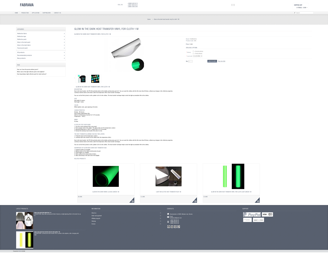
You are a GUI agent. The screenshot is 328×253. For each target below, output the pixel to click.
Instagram (175, 226)
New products (21, 58)
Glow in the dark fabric (24, 45)
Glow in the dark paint (24, 42)
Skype (178, 226)
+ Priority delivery (198, 53)
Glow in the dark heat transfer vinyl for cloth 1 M (166, 19)
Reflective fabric (22, 33)
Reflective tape (21, 36)
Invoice (93, 224)
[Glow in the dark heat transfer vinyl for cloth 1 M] (127, 71)
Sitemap (94, 221)
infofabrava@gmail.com (176, 218)
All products (21, 52)
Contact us (57, 13)
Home (16, 13)
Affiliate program (96, 218)
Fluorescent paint (22, 48)
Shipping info (47, 13)
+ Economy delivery (198, 51)
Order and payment (97, 215)
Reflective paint (22, 39)
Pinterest (172, 226)
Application (35, 13)
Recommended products (24, 55)
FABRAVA (27, 5)
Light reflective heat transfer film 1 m (168, 192)
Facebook (168, 226)
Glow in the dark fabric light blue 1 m (42, 212)
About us (94, 213)
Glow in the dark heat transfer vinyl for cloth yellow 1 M (47, 232)
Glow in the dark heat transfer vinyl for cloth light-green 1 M (231, 192)
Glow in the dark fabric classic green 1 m (106, 192)
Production (25, 13)
